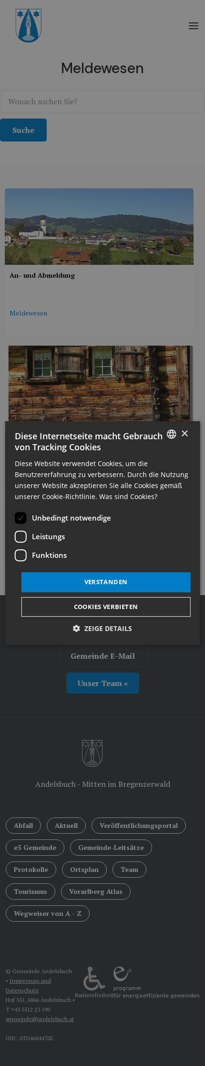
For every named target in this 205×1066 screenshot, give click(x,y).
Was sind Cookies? (128, 496)
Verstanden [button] (106, 581)
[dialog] (102, 533)
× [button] (184, 433)
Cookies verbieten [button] (106, 606)
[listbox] (171, 434)
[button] (102, 628)
